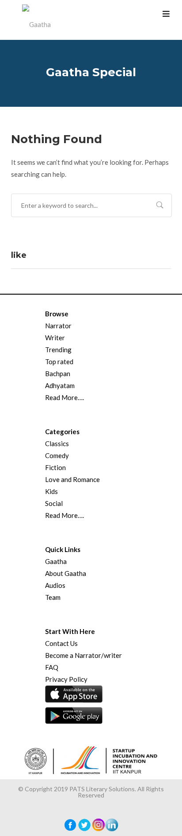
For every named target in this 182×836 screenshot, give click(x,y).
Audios (55, 585)
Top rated (59, 362)
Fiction (55, 467)
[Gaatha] (35, 20)
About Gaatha (65, 573)
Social (54, 503)
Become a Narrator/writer (83, 655)
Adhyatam (60, 385)
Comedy (57, 455)
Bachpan (57, 373)
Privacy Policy (66, 679)
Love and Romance (72, 479)
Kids (51, 491)
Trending (58, 350)
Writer (55, 338)
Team (53, 597)
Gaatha (56, 561)
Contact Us (61, 643)
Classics (57, 443)
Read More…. (64, 397)
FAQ (51, 667)
